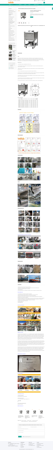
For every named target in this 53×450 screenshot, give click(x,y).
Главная (9, 6)
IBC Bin (14, 6)
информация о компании (31, 443)
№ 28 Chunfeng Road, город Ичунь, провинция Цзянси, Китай (14, 443)
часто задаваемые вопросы (32, 445)
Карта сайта (22, 447)
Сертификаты (22, 446)
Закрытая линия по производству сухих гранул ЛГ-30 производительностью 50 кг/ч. (14, 58)
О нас (42, 4)
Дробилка (10, 29)
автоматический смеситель (35, 420)
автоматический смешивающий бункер (32, 421)
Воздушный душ (10, 28)
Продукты (14, 4)
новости (20, 4)
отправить (20, 436)
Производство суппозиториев (12, 34)
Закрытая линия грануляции (40, 443)
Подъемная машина (11, 20)
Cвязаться (9, 442)
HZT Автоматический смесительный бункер (19, 6)
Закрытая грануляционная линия (12, 11)
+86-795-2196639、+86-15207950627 (16, 0)
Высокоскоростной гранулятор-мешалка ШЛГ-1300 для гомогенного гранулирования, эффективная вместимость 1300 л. (14, 51)
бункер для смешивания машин (24, 421)
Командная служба (23, 444)
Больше (14, 47)
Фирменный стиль (31, 444)
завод (29, 4)
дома (9, 4)
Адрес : (9, 443)
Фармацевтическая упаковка (12, 40)
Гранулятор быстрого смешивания (40, 445)
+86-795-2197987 (12, 68)
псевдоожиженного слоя (11, 10)
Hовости (22, 445)
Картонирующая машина (11, 35)
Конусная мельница (39, 447)
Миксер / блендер (10, 19)
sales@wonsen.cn (10, 0)
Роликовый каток (39, 444)
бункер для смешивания (23, 420)
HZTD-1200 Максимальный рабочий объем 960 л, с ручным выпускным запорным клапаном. (14, 55)
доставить (22, 443)
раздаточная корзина (29, 420)
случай (25, 4)
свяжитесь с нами (36, 4)
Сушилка (38, 446)
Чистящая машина (11, 23)
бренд (31, 12)
